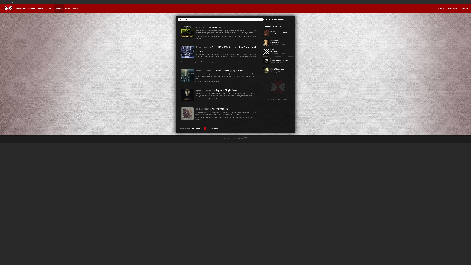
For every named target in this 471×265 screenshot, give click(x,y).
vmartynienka (274, 40)
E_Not (272, 49)
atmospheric (217, 62)
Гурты (50, 8)
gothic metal (199, 62)
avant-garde (204, 117)
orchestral (253, 117)
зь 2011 (227, 138)
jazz (240, 117)
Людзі (12, 2)
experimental (205, 36)
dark (219, 36)
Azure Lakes (274, 42)
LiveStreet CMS (283, 99)
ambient (225, 36)
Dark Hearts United (277, 70)
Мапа (67, 8)
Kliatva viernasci (220, 108)
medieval (246, 117)
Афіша (75, 8)
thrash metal (252, 36)
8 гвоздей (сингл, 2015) (278, 33)
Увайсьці (465, 8)
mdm (219, 81)
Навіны (31, 8)
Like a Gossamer (202, 109)
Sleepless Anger (202, 47)
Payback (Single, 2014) (226, 90)
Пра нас (4, 2)
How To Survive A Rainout (279, 60)
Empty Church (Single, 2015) (229, 70)
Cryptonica (199, 27)
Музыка (59, 8)
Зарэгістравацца (452, 8)
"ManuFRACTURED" (217, 27)
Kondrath (273, 59)
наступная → (197, 128)
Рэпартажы (21, 8)
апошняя (214, 128)
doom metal (242, 36)
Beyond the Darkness (203, 71)
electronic (214, 36)
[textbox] (220, 19)
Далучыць (440, 8)
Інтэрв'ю (41, 8)
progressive (213, 117)
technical (198, 38)
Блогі (19, 2)
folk (237, 117)
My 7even (273, 51)
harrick (272, 31)
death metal (233, 36)
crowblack (273, 68)
